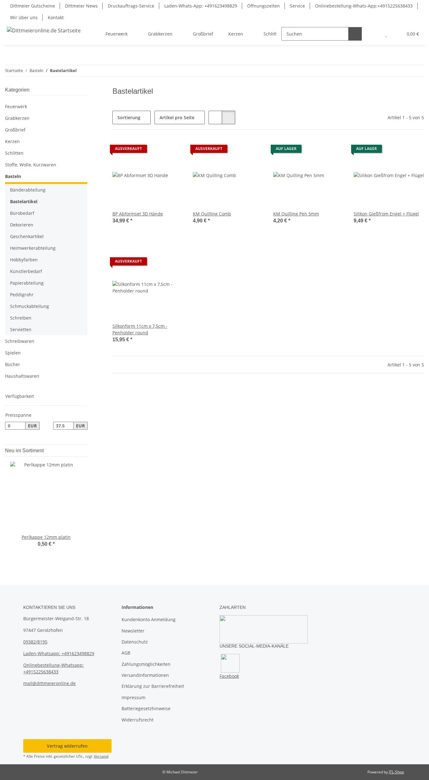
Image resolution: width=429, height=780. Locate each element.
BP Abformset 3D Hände (137, 214)
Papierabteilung (27, 283)
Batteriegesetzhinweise (146, 708)
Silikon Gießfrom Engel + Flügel (386, 214)
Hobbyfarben (24, 260)
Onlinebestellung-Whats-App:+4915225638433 (364, 6)
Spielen (13, 353)
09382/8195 (35, 642)
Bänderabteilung (28, 190)
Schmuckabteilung (29, 306)
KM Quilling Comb (212, 214)
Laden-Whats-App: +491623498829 (200, 6)
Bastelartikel (23, 201)
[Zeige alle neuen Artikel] (85, 451)
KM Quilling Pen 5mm (296, 214)
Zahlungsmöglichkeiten (146, 664)
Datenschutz (135, 642)
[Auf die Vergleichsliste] (156, 150)
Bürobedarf (22, 213)
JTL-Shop (396, 772)
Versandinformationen (145, 675)
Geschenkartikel (27, 236)
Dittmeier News (81, 6)
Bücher (12, 364)
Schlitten (14, 153)
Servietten (20, 329)
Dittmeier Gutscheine (32, 6)
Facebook (229, 676)
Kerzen (12, 141)
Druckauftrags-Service (131, 6)
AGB (126, 653)
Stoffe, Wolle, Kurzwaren (30, 165)
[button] (373, 34)
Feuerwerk (16, 106)
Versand (101, 756)
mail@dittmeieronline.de (49, 683)
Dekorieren (21, 225)
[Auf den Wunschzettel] (172, 150)
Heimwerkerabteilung (33, 248)
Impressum (133, 697)
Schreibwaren (19, 341)
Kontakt (56, 17)
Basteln (13, 176)
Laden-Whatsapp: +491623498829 (58, 653)
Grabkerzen (17, 118)
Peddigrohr (22, 295)
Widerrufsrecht (138, 720)
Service (297, 6)
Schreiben (20, 318)
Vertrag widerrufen (67, 746)
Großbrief (15, 130)
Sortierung (128, 117)
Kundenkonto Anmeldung (149, 619)
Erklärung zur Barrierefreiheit (153, 686)
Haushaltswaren (22, 376)
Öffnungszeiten (263, 6)
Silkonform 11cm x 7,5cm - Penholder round (139, 329)
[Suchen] (355, 34)
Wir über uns (24, 17)
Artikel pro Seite (177, 117)
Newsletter (133, 631)
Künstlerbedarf (26, 271)
